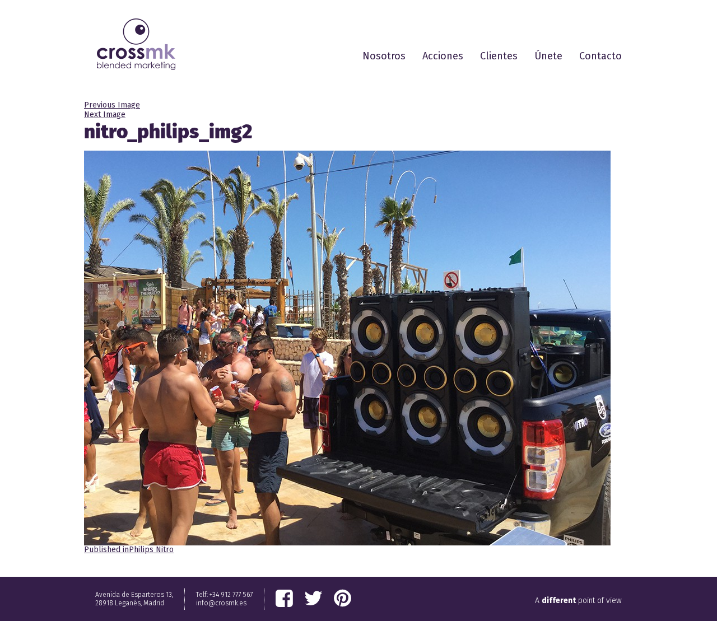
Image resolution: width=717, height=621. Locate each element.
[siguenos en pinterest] (342, 598)
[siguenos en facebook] (284, 598)
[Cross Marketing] (136, 44)
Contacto (600, 56)
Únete (548, 56)
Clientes (499, 56)
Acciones (442, 56)
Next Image (104, 114)
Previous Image (112, 105)
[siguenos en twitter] (313, 598)
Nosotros (384, 56)
